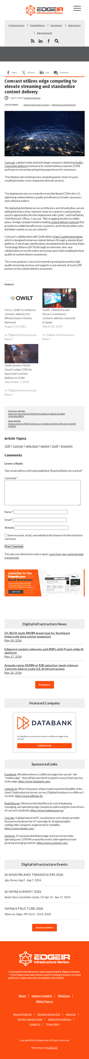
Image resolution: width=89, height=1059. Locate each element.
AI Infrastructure (16, 25)
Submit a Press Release (59, 1019)
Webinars (64, 996)
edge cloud (32, 446)
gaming (45, 446)
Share (14, 72)
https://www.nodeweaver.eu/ (47, 810)
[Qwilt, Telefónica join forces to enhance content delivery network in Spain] (59, 298)
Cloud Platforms (37, 25)
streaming (66, 446)
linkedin (40, 41)
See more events (44, 927)
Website (9, 527)
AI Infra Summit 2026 (38, 894)
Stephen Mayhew (32, 98)
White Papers (44, 1001)
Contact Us (35, 1024)
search (56, 41)
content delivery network (65, 222)
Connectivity (56, 25)
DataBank (10, 774)
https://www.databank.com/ (34, 781)
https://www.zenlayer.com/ (52, 843)
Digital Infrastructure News (36, 104)
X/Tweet (31, 72)
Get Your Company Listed (30, 1019)
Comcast (10, 162)
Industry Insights (42, 996)
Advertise (71, 1014)
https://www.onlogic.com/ (19, 828)
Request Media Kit (22, 1014)
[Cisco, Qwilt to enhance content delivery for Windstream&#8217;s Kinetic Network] (21, 298)
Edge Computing (44, 33)
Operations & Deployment (64, 104)
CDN (7, 446)
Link (47, 72)
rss (32, 41)
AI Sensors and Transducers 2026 (34, 877)
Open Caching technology (67, 236)
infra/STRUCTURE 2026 (28, 911)
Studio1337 (52, 1048)
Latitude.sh (11, 789)
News (22, 996)
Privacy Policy (52, 1024)
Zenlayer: (10, 836)
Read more (44, 684)
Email (8, 519)
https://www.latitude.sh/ (29, 796)
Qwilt (55, 446)
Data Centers (74, 25)
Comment (64, 72)
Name (9, 512)
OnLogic (9, 818)
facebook (48, 41)
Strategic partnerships (48, 1014)
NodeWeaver (12, 803)
